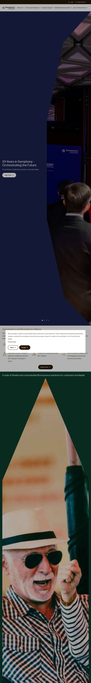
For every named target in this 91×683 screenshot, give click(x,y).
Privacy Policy (12, 341)
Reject (12, 347)
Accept (24, 347)
